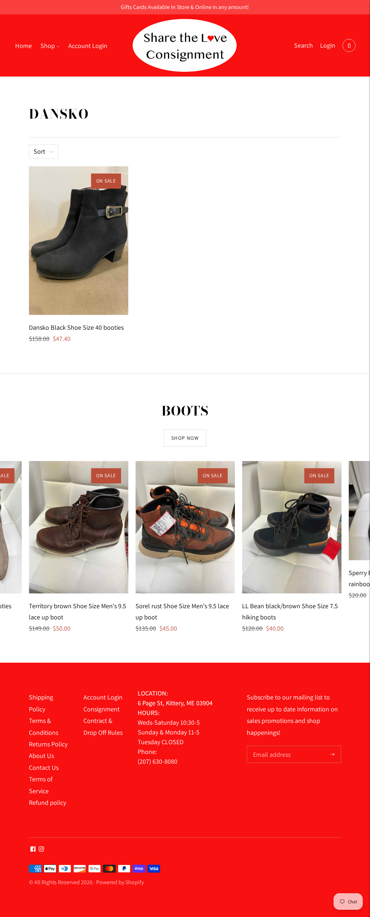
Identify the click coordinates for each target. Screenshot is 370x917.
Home (23, 45)
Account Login (87, 45)
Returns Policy (48, 744)
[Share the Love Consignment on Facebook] (33, 849)
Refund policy (47, 802)
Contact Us (44, 767)
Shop (47, 45)
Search (303, 45)
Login (327, 45)
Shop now (185, 438)
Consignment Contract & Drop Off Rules (102, 721)
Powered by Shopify (120, 882)
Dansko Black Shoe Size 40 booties (76, 327)
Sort (39, 151)
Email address (271, 746)
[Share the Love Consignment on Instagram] (41, 849)
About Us (41, 755)
